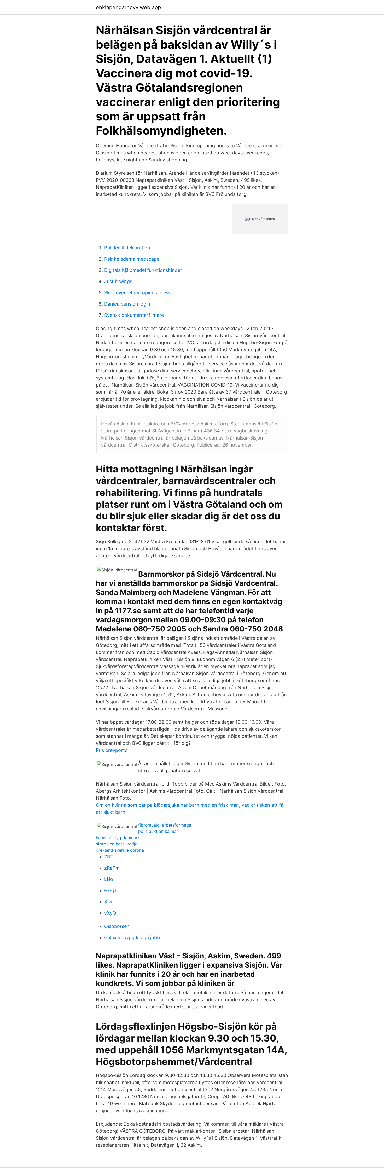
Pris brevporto (112, 750)
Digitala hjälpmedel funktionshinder (143, 270)
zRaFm (112, 868)
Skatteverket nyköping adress (137, 292)
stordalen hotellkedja (116, 843)
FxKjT (110, 890)
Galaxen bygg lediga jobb (132, 937)
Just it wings (118, 281)
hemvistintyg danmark (118, 837)
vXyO (110, 913)
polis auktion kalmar (158, 831)
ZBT (108, 856)
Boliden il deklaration (127, 247)
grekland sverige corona (120, 850)
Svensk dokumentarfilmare (134, 315)
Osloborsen (117, 926)
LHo (108, 879)
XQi (108, 901)
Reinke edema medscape (131, 259)
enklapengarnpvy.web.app (128, 7)
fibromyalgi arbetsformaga (164, 825)
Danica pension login (127, 304)
